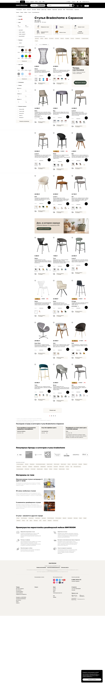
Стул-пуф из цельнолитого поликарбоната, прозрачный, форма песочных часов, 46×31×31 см (42, 71)
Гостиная (34, 9)
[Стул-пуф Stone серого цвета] (39, 79)
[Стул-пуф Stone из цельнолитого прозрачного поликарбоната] (36, 79)
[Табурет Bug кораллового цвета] (65, 121)
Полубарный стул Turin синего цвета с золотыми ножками (76, 428)
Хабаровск (49, 520)
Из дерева (67, 38)
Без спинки (24, 466)
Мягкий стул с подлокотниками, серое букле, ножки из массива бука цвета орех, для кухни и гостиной (61, 345)
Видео (54, 590)
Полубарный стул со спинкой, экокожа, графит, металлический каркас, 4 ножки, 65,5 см (80, 303)
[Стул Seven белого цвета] (36, 311)
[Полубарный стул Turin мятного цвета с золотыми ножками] (47, 395)
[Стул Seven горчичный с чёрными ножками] (43, 270)
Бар (71, 466)
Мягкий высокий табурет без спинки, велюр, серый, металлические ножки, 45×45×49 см (61, 113)
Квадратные (19, 466)
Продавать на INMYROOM (21, 597)
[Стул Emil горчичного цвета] (47, 207)
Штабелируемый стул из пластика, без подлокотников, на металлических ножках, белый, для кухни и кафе (43, 303)
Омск (40, 520)
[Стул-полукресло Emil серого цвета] (76, 353)
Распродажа (19, 9)
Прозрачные (32, 464)
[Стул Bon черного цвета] (76, 164)
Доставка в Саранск (20, 588)
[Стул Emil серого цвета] (80, 353)
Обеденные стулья (45, 26)
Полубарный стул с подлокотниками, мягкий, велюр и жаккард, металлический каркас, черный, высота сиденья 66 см (61, 157)
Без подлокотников (77, 466)
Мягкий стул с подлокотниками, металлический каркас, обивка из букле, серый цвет (79, 387)
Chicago (74, 301)
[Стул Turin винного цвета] (58, 79)
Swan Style (38, 343)
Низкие (69, 464)
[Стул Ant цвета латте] (80, 208)
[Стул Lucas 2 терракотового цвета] (80, 122)
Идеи (54, 587)
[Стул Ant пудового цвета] (84, 395)
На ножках (57, 38)
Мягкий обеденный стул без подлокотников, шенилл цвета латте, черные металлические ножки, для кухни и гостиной (79, 114)
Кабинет (49, 9)
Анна (67, 431)
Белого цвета (61, 466)
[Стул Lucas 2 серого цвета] (76, 122)
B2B (43, 1)
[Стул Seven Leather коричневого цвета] (39, 270)
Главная (17, 1)
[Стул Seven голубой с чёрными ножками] (47, 270)
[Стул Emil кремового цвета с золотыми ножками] (36, 207)
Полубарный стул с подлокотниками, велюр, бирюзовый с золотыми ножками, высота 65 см (43, 387)
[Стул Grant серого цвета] (58, 311)
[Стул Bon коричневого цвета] (80, 164)
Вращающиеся (43, 466)
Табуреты (61, 26)
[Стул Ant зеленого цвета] (76, 208)
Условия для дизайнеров (21, 598)
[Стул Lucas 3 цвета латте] (65, 208)
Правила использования (41, 567)
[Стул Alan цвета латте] (58, 353)
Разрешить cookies (92, 679)
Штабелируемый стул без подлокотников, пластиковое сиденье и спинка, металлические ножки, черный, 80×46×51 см (43, 261)
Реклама (73, 590)
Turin (54, 68)
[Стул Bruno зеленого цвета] (65, 396)
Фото (36, 1)
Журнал (32, 1)
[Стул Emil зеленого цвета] (43, 207)
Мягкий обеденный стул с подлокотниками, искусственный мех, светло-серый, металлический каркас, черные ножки (61, 388)
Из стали (72, 38)
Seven (36, 258)
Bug (54, 110)
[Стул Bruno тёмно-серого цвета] (58, 396)
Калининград (55, 520)
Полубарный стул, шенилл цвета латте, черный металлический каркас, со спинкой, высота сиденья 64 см (43, 156)
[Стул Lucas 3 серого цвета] (61, 208)
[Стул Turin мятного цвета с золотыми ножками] (61, 270)
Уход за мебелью (19, 592)
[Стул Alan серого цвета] (54, 353)
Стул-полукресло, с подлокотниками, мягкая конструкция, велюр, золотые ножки (79, 345)
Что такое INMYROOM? (76, 588)
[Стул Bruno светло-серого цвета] (54, 396)
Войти (87, 5)
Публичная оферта (65, 567)
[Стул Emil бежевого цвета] (39, 207)
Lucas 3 (55, 196)
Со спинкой (51, 38)
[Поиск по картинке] (70, 5)
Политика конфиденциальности (53, 567)
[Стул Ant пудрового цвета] (76, 395)
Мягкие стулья (62, 32)
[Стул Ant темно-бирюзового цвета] (80, 395)
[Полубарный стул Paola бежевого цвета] (61, 165)
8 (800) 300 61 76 (85, 1)
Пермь (31, 520)
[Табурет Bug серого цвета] (54, 121)
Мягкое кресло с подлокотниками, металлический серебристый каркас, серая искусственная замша (42, 345)
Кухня (24, 9)
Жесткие (26, 464)
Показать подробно (75, 581)
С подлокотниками (85, 38)
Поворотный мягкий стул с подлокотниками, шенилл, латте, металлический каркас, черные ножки (61, 303)
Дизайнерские (36, 466)
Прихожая (54, 9)
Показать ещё (52, 410)
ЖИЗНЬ (54, 597)
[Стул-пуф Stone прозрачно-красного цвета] (47, 79)
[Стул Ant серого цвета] (73, 208)
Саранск (73, 1)
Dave (36, 110)
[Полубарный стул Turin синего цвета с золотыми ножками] (43, 395)
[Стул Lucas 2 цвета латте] (73, 122)
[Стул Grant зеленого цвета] (65, 311)
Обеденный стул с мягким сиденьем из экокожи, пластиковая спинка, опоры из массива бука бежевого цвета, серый (80, 156)
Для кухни (37, 38)
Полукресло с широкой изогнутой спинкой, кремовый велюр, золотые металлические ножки (42, 199)
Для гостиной (74, 464)
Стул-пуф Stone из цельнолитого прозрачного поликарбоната (26, 428)
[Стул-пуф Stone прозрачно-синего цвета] (43, 79)
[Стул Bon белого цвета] (84, 164)
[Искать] (73, 5)
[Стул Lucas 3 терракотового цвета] (54, 208)
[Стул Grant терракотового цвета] (61, 311)
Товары (22, 1)
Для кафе (80, 464)
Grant (54, 301)
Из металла (56, 466)
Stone (36, 68)
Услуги (27, 1)
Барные (46, 38)
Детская (60, 9)
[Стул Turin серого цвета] (58, 270)
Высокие (62, 38)
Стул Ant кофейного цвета (49, 427)
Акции (17, 601)
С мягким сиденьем (20, 464)
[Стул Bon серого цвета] (73, 164)
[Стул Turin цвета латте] (54, 79)
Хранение (76, 9)
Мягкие (42, 38)
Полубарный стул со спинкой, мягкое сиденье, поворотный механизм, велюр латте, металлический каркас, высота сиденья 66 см (43, 114)
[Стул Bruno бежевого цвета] (61, 396)
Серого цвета (49, 466)
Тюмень (23, 520)
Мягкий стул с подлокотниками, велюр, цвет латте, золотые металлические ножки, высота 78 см (61, 71)
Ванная (38, 9)
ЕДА (54, 595)
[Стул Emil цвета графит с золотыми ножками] (73, 353)
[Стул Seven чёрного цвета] (36, 270)
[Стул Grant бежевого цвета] (54, 311)
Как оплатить (18, 590)
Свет (64, 9)
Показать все (24, 61)
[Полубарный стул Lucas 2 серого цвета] (39, 164)
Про (40, 1)
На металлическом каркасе (40, 464)
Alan (54, 343)
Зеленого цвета (49, 464)
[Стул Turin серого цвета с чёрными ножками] (54, 270)
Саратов (44, 520)
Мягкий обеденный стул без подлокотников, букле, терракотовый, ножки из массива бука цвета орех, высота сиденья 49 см (61, 200)
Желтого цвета (56, 464)
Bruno (54, 385)
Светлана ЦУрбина (21, 431)
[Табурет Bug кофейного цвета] (61, 121)
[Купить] (49, 74)
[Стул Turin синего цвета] (65, 270)
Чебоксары (36, 520)
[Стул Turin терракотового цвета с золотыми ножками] (65, 79)
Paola (54, 153)
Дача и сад (44, 9)
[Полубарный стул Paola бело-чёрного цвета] (54, 165)
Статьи (54, 588)
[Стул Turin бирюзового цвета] (61, 79)
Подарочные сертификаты (21, 594)
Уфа (27, 520)
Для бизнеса (18, 600)
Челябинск (18, 520)
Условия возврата (19, 591)
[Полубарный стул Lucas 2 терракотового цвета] (76, 269)
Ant (72, 196)
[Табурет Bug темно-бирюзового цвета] (58, 121)
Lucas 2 (74, 110)
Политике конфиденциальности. (91, 675)
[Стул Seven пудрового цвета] (39, 311)
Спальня (29, 9)
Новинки (18, 602)
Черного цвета (63, 464)
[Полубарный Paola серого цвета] (58, 165)
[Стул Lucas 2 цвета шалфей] (84, 122)
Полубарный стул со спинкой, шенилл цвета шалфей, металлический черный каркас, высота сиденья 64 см (80, 260)
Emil (36, 196)
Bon (73, 153)
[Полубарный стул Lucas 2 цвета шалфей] (73, 269)
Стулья (36, 40)
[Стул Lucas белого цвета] (58, 208)
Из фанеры (30, 466)
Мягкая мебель (69, 9)
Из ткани (67, 466)
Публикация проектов (57, 592)
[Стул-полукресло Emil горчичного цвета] (84, 353)
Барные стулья (81, 26)
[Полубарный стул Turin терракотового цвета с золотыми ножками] (39, 395)
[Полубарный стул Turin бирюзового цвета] (36, 395)
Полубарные (78, 38)
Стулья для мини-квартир (44, 32)
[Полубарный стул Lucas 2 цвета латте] (36, 164)
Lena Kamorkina (45, 431)
